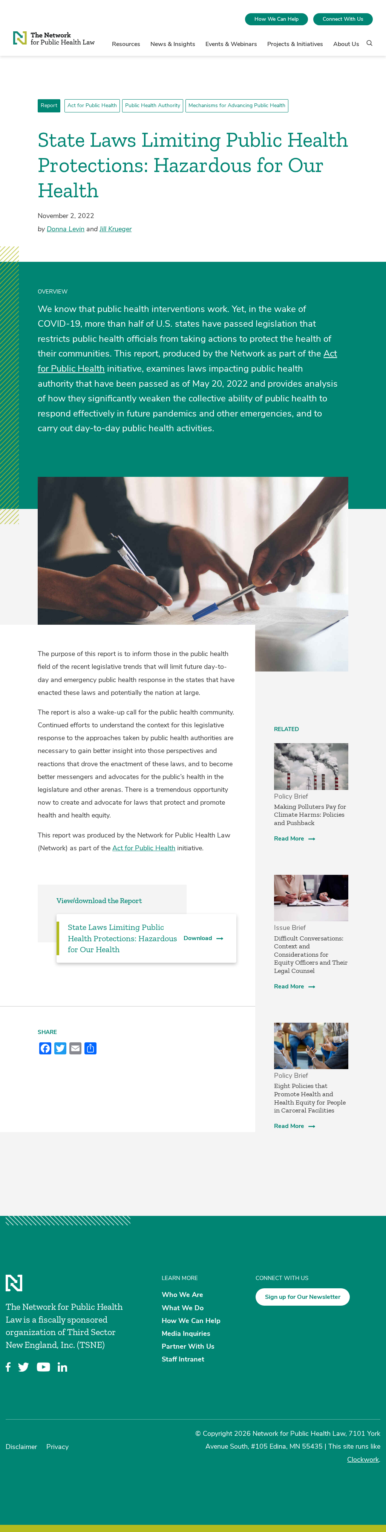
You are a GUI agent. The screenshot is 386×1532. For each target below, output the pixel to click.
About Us (346, 44)
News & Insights (172, 44)
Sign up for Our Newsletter (302, 1297)
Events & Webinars (231, 44)
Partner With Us (188, 1346)
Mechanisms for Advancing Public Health (236, 105)
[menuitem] (276, 19)
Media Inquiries (186, 1333)
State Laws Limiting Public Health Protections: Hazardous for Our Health (122, 938)
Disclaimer (21, 1446)
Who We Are (182, 1294)
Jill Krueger (116, 229)
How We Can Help (276, 19)
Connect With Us (343, 19)
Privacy (57, 1446)
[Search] (367, 46)
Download (198, 938)
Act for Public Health (92, 105)
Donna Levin (65, 229)
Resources (126, 44)
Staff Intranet (183, 1359)
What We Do (183, 1307)
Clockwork (363, 1459)
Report (49, 105)
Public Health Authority (152, 105)
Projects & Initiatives (295, 44)
